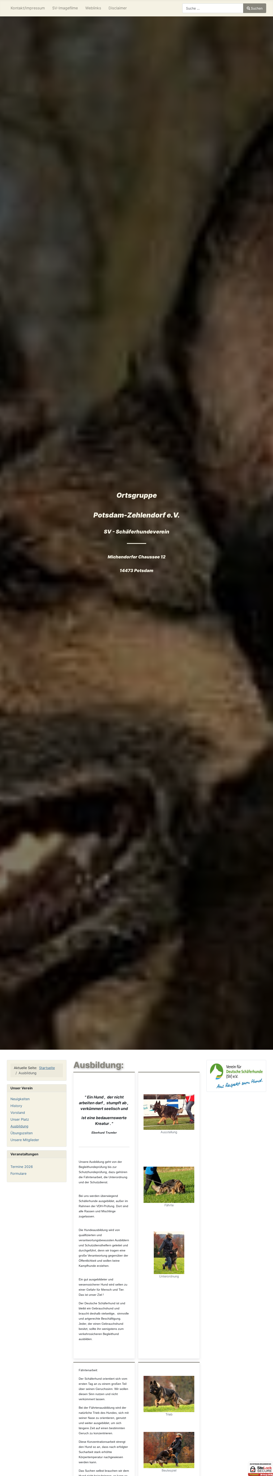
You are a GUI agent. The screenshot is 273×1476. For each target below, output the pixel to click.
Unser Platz (19, 1119)
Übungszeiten (21, 1133)
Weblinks (93, 8)
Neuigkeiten (20, 1099)
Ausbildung (19, 1126)
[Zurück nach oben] (265, 1468)
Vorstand (17, 1112)
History (16, 1106)
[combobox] (212, 8)
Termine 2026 (21, 1167)
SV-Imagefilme (65, 8)
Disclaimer (118, 8)
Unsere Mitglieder (24, 1140)
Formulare (18, 1173)
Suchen (257, 8)
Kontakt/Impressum (28, 8)
